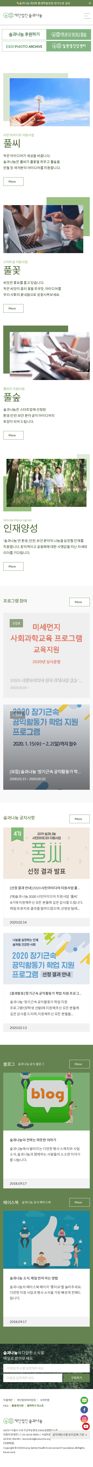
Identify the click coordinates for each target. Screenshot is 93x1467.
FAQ (5, 1405)
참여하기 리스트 (35, 1405)
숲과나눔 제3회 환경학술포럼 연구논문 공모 (44, 3)
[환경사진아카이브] (24, 46)
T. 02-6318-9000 (29, 1434)
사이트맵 (44, 1400)
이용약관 (8, 1400)
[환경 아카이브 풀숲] (68, 34)
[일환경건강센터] (68, 46)
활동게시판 (17, 1405)
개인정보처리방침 (26, 1400)
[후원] (24, 34)
